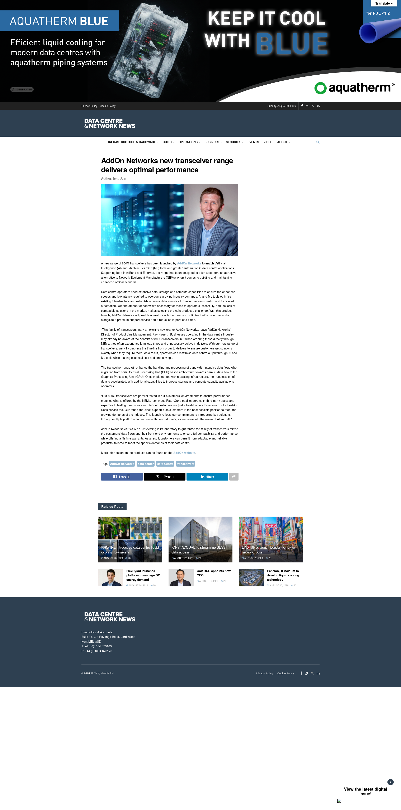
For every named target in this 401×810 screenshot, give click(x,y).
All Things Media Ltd (102, 673)
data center (146, 464)
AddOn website (184, 453)
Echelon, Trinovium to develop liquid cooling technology (283, 575)
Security (233, 142)
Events (253, 142)
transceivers (185, 464)
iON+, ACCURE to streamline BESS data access (199, 550)
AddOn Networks (189, 263)
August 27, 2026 (183, 558)
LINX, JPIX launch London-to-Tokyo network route (268, 550)
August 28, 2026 (113, 558)
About (282, 142)
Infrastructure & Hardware (132, 142)
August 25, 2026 (253, 558)
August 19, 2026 (208, 580)
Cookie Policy (107, 106)
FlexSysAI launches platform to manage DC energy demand (143, 575)
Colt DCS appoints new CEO (214, 572)
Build (167, 142)
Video (268, 142)
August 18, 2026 (278, 585)
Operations (188, 142)
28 (129, 558)
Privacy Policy (89, 106)
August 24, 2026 (138, 585)
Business (211, 142)
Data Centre (165, 464)
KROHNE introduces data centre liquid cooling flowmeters (130, 550)
